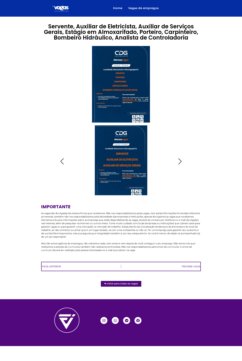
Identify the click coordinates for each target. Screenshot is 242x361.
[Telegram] (126, 320)
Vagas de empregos (143, 8)
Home (117, 8)
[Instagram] (103, 320)
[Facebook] (137, 320)
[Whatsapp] (115, 320)
